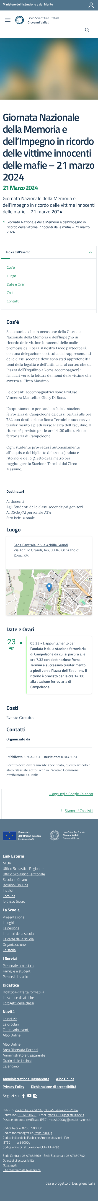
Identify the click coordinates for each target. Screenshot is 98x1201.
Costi (10, 292)
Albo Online (12, 1035)
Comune (9, 896)
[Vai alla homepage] (19, 20)
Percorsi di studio (15, 976)
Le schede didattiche (18, 997)
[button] (49, 252)
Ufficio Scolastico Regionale (23, 868)
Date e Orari (16, 284)
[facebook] (23, 1096)
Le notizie (10, 1018)
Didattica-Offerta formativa (23, 992)
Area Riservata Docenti (20, 1049)
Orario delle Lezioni (17, 1060)
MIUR (7, 863)
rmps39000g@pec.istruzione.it (69, 1119)
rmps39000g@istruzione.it (66, 1114)
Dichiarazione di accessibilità (53, 1086)
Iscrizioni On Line (15, 885)
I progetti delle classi (18, 1003)
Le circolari (11, 1024)
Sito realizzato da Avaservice (22, 1169)
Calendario (11, 1066)
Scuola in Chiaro (15, 879)
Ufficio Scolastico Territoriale (24, 874)
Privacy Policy (13, 1086)
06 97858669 (27, 1114)
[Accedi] (91, 5)
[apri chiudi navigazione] (7, 20)
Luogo (11, 275)
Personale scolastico (18, 965)
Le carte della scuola (18, 939)
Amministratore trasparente (24, 1055)
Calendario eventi (16, 1029)
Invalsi (8, 890)
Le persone (11, 928)
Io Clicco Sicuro (14, 901)
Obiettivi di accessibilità (18, 1160)
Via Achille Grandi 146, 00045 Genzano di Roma (46, 1110)
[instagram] (35, 1096)
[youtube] (29, 1096)
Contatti (13, 301)
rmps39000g (43, 1132)
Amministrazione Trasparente (26, 1079)
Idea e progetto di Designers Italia (70, 1183)
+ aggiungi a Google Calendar (71, 793)
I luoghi (8, 922)
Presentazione (13, 917)
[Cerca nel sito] (87, 31)
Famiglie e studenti (17, 971)
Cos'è (11, 267)
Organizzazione (14, 944)
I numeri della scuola (18, 933)
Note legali (10, 1165)
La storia (9, 950)
